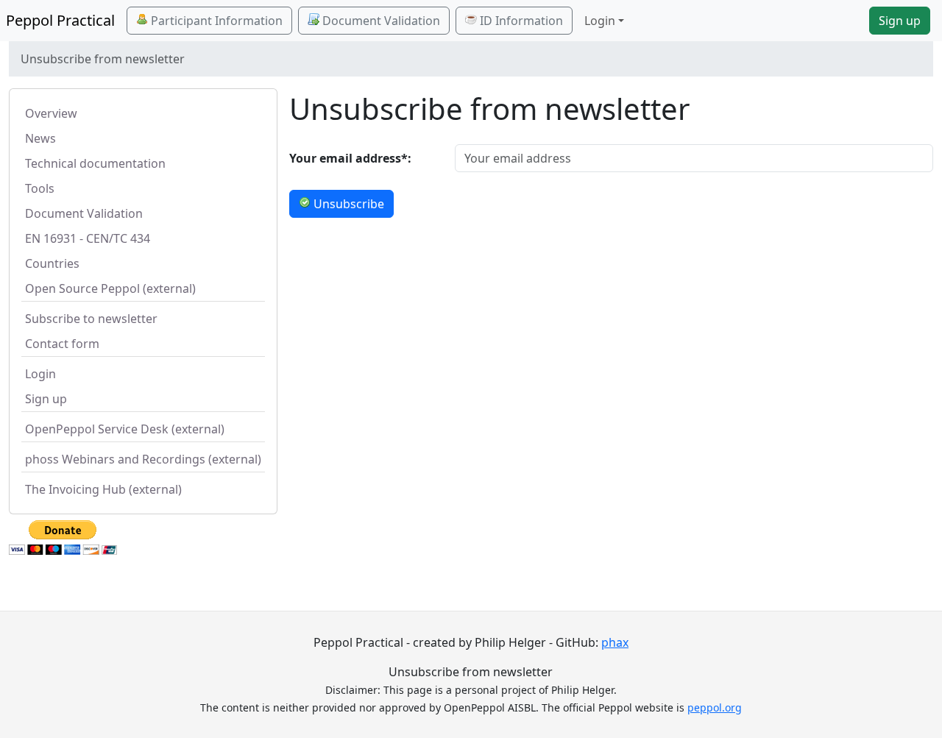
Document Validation (379, 21)
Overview (51, 113)
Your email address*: (350, 158)
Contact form (62, 344)
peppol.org (714, 707)
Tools (39, 188)
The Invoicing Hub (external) (103, 489)
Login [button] (599, 21)
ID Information (520, 21)
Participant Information (215, 21)
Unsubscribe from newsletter (471, 672)
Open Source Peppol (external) (110, 288)
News (40, 138)
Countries (52, 263)
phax (614, 642)
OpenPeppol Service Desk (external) (124, 429)
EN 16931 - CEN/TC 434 (87, 238)
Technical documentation (95, 163)
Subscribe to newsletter (91, 319)
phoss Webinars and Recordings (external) (143, 459)
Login (40, 374)
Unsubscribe (347, 204)
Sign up (900, 21)
